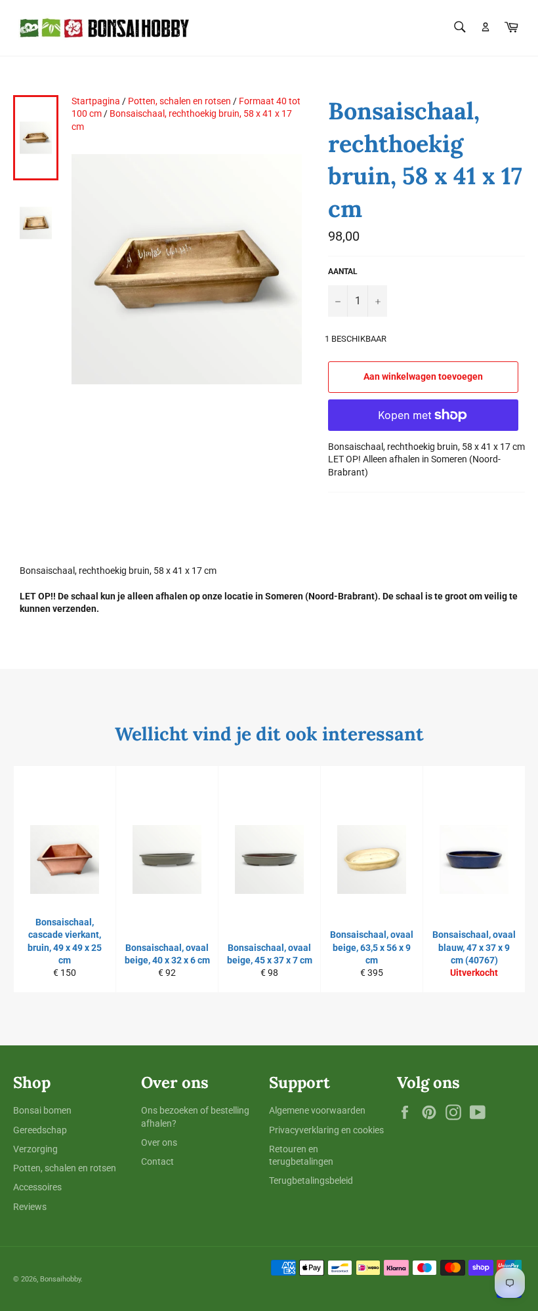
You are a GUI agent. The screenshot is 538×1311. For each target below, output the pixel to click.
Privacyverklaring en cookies (326, 1130)
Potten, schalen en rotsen (179, 101)
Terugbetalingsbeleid (311, 1180)
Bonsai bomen (42, 1110)
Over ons (159, 1142)
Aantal (343, 271)
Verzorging (35, 1149)
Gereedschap (40, 1130)
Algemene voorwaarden (317, 1110)
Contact (157, 1161)
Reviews (30, 1206)
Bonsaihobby (60, 1279)
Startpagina (96, 101)
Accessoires (37, 1187)
